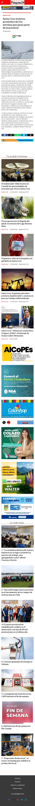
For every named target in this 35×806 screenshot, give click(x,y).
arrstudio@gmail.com (17, 794)
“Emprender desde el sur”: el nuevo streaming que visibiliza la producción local (15, 760)
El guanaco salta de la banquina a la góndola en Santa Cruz (16, 259)
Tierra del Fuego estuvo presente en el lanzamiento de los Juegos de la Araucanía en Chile (17, 592)
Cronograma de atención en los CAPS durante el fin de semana (16, 695)
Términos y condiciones (17, 785)
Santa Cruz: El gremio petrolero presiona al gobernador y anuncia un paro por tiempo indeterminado (17, 295)
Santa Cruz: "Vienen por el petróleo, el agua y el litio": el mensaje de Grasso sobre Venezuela (17, 333)
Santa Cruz (6, 15)
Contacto (17, 778)
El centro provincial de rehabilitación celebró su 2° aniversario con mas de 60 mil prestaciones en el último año (14, 628)
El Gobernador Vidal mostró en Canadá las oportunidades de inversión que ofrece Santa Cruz (15, 186)
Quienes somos (17, 788)
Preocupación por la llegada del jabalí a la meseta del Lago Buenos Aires (16, 223)
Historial (17, 782)
